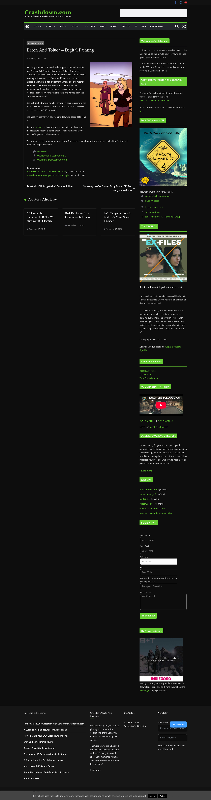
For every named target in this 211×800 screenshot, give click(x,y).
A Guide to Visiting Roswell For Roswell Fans (45, 729)
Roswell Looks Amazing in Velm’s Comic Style (48, 175)
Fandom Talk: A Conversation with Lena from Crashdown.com (54, 723)
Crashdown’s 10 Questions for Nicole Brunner (46, 754)
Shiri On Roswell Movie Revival (38, 741)
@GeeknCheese (152, 200)
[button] (40, 26)
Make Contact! (146, 374)
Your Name (145, 535)
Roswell (76, 26)
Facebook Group (152, 212)
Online (131, 722)
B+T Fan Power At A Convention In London (78, 215)
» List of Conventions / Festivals (154, 100)
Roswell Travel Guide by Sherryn (39, 748)
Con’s (49, 26)
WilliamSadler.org (147, 503)
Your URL (144, 557)
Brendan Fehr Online (149, 489)
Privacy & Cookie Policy (135, 726)
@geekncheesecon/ (154, 207)
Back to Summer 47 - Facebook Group (162, 216)
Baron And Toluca (35, 43)
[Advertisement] (153, 13)
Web (143, 26)
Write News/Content (149, 378)
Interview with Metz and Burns (39, 766)
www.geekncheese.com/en (157, 196)
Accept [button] (152, 796)
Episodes (90, 26)
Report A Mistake (148, 370)
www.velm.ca (43, 151)
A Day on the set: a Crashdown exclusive (43, 760)
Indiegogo (144, 690)
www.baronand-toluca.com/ (152, 508)
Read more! (95, 770)
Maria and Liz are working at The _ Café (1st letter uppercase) (158, 580)
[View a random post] (183, 26)
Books (113, 26)
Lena (45, 58)
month (170, 749)
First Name (163, 722)
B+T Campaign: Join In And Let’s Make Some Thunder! (117, 217)
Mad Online (145, 499)
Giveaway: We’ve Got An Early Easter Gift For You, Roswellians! (107, 188)
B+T (62, 26)
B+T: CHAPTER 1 (147, 421)
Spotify (143, 350)
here (142, 111)
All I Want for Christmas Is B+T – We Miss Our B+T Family (40, 217)
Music (102, 26)
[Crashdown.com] (27, 26)
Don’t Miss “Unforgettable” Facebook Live (49, 186)
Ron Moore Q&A (31, 778)
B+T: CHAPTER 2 (165, 421)
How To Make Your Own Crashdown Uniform (45, 735)
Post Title (144, 567)
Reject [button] (162, 796)
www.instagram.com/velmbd (52, 159)
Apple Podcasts (173, 346)
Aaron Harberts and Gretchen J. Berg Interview (46, 772)
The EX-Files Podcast (158, 427)
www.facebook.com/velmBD (51, 155)
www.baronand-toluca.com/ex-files (156, 513)
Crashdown (156, 26)
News (36, 26)
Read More (173, 795)
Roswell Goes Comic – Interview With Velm (46, 171)
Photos (126, 26)
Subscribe (178, 724)
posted (38, 127)
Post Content (145, 592)
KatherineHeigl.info (148, 494)
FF (136, 26)
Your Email (144, 546)
